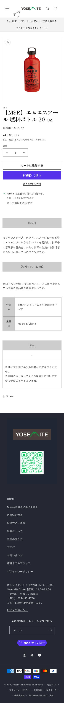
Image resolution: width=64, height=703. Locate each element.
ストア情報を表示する (20, 203)
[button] (7, 8)
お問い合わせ (15, 555)
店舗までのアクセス (18, 563)
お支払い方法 (15, 515)
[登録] (51, 630)
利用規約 (38, 690)
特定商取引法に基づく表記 (22, 507)
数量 (5, 145)
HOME (10, 499)
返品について (15, 531)
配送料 (12, 139)
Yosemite (17, 684)
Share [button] (10, 396)
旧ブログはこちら (17, 609)
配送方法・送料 (16, 523)
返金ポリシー (53, 684)
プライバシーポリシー (20, 571)
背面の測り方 (15, 539)
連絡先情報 (19, 695)
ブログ (11, 547)
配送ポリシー (52, 690)
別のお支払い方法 (32, 183)
